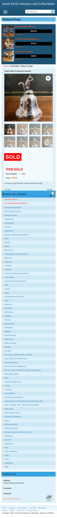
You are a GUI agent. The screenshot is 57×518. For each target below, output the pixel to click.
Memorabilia (9, 324)
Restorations (22, 508)
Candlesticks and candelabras (16, 254)
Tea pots (8, 440)
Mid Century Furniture (13, 211)
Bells (7, 239)
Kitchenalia (9, 312)
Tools (7, 455)
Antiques (12, 508)
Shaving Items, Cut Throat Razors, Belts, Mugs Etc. (24, 401)
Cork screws (9, 277)
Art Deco (8, 227)
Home (4, 508)
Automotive (9, 231)
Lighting (8, 316)
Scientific (8, 390)
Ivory (6, 301)
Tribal (7, 459)
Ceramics (8, 266)
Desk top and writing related (15, 281)
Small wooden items (12, 413)
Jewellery (8, 308)
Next (48, 190)
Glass (7, 293)
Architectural (9, 223)
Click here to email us (11, 499)
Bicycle (7, 242)
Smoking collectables (13, 417)
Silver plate (9, 409)
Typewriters (9, 463)
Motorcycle (9, 339)
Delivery (5, 511)
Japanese (8, 304)
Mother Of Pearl (11, 343)
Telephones (9, 444)
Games (7, 289)
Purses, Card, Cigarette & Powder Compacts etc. (23, 370)
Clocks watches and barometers (17, 273)
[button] (48, 78)
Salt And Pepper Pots (13, 382)
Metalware (9, 328)
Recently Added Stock (13, 208)
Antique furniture (11, 215)
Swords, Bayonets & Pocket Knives (18, 432)
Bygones (8, 258)
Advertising (9, 219)
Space (7, 421)
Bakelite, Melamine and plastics (17, 235)
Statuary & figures (11, 428)
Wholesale (42, 508)
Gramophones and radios (14, 297)
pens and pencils (11, 362)
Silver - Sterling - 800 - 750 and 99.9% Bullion (22, 405)
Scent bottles (10, 393)
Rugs (7, 378)
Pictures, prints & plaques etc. (16, 366)
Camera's (8, 262)
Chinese (8, 270)
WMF (7, 467)
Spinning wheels (11, 424)
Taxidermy (9, 436)
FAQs (12, 511)
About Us (32, 508)
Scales (7, 386)
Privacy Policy (32, 511)
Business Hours (11, 199)
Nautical (8, 351)
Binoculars (9, 250)
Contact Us (20, 511)
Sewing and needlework (14, 397)
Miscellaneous (10, 335)
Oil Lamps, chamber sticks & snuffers (18, 355)
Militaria (8, 331)
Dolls (7, 285)
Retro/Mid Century (12, 374)
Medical (8, 320)
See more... (19, 34)
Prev (8, 190)
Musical (8, 347)
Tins (6, 448)
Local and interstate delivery (16, 203)
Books (7, 246)
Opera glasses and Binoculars (16, 359)
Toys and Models (11, 451)
